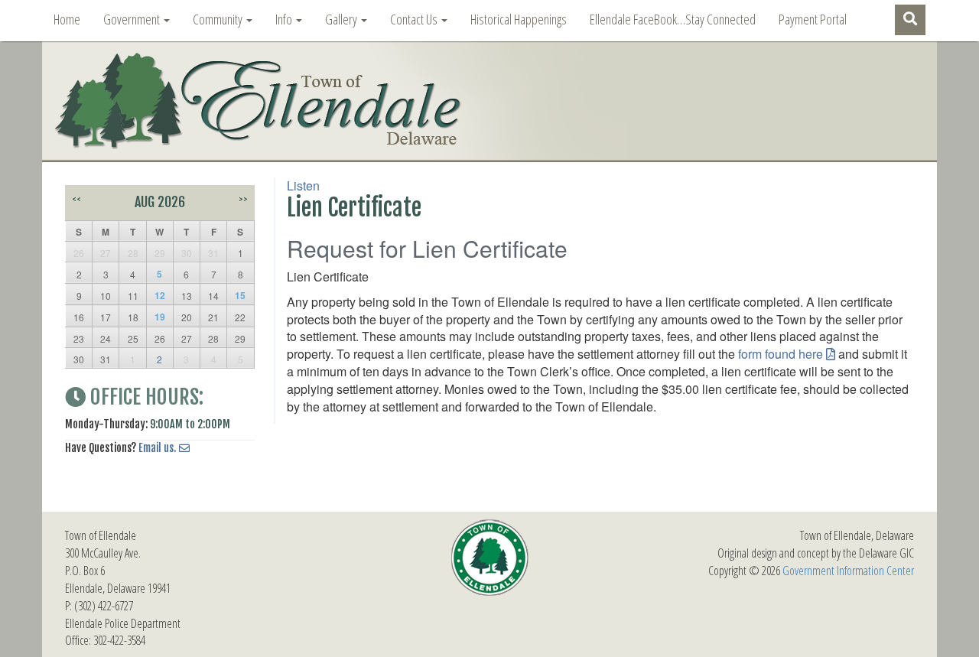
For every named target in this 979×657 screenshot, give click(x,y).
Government (132, 19)
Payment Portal (813, 19)
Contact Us (415, 19)
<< (76, 199)
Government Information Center (848, 570)
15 (240, 295)
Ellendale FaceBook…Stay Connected (673, 19)
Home (67, 19)
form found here (780, 354)
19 (159, 317)
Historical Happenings (518, 19)
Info (284, 19)
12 (159, 295)
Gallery (342, 19)
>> (243, 199)
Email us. (157, 447)
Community (219, 19)
